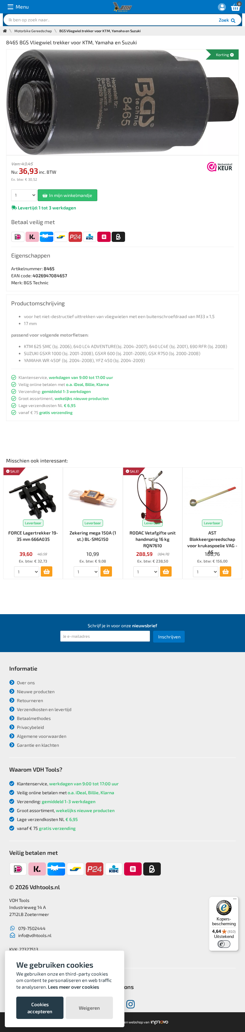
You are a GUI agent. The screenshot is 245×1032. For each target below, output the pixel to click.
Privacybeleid (30, 727)
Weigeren (89, 1008)
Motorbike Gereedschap (33, 31)
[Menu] (235, 900)
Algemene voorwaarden (41, 736)
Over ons (25, 682)
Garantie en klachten (37, 745)
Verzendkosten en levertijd (43, 709)
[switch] (224, 944)
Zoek (224, 20)
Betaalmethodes (33, 718)
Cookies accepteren (39, 1007)
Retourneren (29, 700)
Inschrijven (169, 636)
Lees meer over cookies (73, 987)
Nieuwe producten (35, 691)
